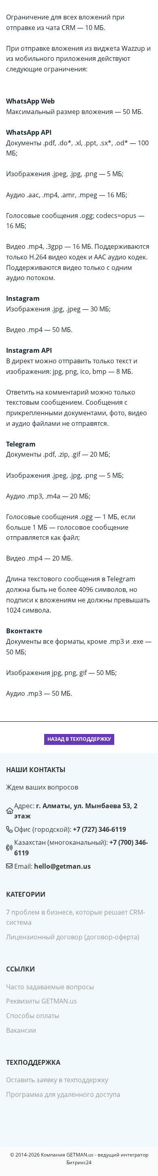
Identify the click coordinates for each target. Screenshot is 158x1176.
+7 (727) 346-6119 (99, 829)
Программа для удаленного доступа (63, 1094)
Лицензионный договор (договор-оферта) (72, 936)
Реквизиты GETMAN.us (41, 1001)
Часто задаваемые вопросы (50, 986)
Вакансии (21, 1030)
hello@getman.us (62, 866)
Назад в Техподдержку (79, 739)
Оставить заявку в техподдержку (57, 1079)
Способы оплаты (32, 1015)
